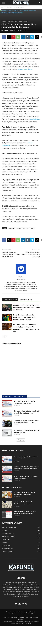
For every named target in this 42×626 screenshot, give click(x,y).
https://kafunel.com (21, 279)
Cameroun (11, 228)
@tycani (6, 30)
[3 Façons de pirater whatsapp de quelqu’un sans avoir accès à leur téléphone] (7, 514)
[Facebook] (4, 37)
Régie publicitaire (29, 612)
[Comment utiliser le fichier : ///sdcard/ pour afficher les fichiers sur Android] (7, 413)
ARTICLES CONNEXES (10, 300)
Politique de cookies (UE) (26, 614)
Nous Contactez (13, 614)
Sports (20, 21)
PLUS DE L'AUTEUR (26, 300)
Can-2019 (18, 228)
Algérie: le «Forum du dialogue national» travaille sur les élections (11, 254)
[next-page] (6, 336)
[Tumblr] (27, 37)
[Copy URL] (37, 37)
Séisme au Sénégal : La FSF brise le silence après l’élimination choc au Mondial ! (26, 307)
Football (25, 21)
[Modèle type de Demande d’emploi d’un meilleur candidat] (7, 432)
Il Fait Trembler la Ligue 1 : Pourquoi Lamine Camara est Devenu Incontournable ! (24, 317)
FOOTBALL (26, 228)
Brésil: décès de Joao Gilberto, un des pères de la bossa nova (31, 254)
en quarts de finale (25, 69)
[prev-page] (3, 336)
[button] (3, 2)
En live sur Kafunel (19, 7)
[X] (9, 37)
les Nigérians (35, 119)
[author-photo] (21, 274)
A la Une (9, 7)
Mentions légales (18, 612)
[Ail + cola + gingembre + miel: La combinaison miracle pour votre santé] (7, 403)
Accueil (3, 7)
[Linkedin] (23, 37)
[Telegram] (32, 37)
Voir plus (20, 440)
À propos (8, 612)
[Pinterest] (13, 37)
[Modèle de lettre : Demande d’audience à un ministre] (7, 504)
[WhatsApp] (18, 37)
